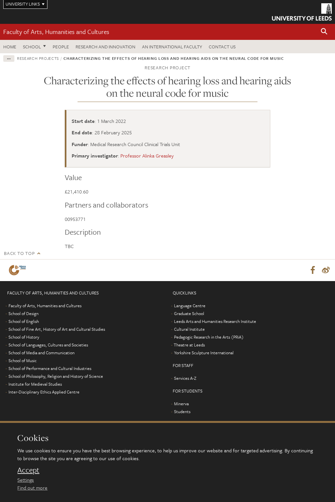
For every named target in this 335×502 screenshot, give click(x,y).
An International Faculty (172, 46)
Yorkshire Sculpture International (204, 352)
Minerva (181, 403)
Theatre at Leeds (189, 345)
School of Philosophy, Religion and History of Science (56, 376)
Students (182, 411)
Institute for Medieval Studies (35, 384)
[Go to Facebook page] (313, 270)
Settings (25, 479)
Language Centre (189, 305)
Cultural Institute (189, 329)
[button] (324, 32)
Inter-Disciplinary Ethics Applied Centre (44, 392)
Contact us (222, 46)
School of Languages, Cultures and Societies (48, 345)
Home (9, 46)
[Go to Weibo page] (326, 270)
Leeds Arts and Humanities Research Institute (215, 321)
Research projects (38, 58)
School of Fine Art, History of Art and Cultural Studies (57, 329)
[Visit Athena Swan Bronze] (18, 270)
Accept (28, 470)
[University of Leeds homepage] (302, 12)
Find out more (32, 487)
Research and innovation (105, 46)
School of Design (24, 313)
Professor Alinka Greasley (147, 155)
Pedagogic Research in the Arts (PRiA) (209, 337)
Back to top (19, 253)
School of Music (23, 360)
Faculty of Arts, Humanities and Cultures (56, 31)
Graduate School (189, 313)
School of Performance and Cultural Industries (50, 368)
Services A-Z (185, 378)
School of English (24, 321)
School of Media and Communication (42, 352)
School (32, 46)
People (61, 46)
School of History (24, 337)
